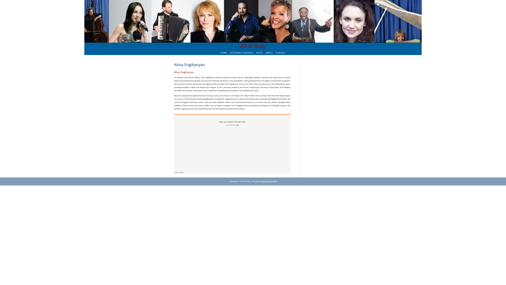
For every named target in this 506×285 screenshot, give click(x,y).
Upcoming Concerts (241, 53)
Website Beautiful (269, 181)
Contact (280, 53)
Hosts (259, 53)
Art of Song (253, 46)
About (269, 53)
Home (224, 53)
